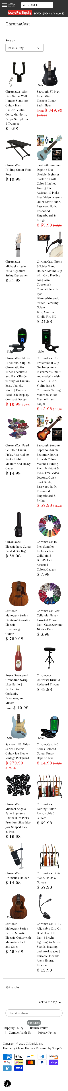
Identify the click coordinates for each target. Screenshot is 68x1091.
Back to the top (48, 1002)
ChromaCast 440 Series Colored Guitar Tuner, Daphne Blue (47, 751)
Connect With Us (20, 1032)
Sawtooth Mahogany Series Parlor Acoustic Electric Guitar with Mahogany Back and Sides (18, 935)
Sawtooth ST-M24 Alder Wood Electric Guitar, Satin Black (48, 98)
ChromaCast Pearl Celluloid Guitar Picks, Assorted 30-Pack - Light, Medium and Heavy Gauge (17, 457)
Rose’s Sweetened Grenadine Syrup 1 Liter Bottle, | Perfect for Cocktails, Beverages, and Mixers (17, 689)
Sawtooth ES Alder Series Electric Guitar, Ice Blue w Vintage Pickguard (17, 751)
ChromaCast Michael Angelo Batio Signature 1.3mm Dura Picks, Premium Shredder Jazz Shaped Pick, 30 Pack (17, 817)
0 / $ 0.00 (56, 13)
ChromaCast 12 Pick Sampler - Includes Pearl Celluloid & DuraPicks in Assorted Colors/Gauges (47, 555)
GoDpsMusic (34, 1043)
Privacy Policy (47, 1032)
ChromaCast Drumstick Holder (17, 875)
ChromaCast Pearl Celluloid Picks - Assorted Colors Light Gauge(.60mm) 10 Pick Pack (50, 620)
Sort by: (10, 40)
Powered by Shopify (49, 1048)
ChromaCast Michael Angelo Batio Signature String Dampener (16, 268)
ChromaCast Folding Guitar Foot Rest (18, 169)
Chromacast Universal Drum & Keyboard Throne (48, 679)
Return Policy (39, 1028)
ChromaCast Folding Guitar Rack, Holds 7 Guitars (46, 811)
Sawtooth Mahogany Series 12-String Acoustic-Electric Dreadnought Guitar (17, 622)
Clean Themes (25, 1048)
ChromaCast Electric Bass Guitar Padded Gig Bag (18, 546)
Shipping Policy (13, 1028)
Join (45, 13)
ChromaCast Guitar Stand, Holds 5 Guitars (49, 877)
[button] (7, 1083)
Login (37, 13)
